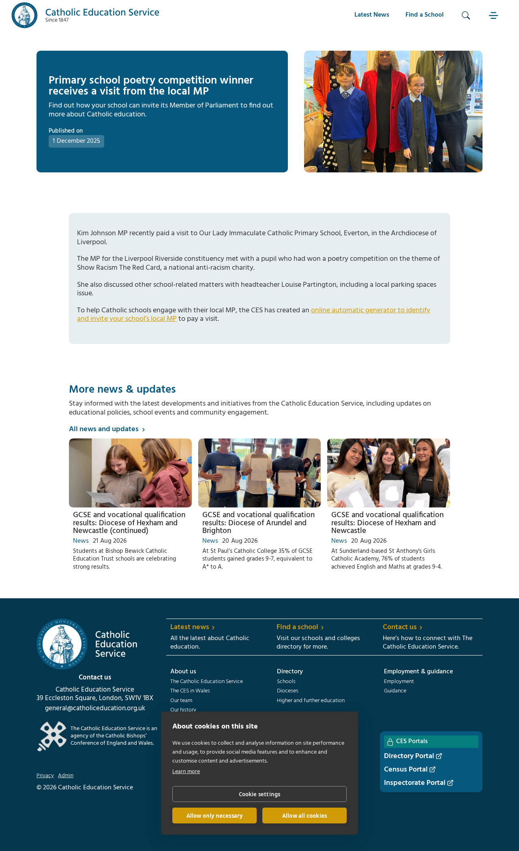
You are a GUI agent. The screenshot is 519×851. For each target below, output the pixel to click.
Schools (286, 682)
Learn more (186, 771)
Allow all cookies (304, 815)
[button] (494, 15)
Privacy (45, 776)
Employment (399, 682)
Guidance (395, 691)
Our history (183, 710)
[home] (86, 15)
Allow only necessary (215, 815)
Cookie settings (260, 794)
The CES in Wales (190, 691)
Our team (181, 701)
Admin (65, 776)
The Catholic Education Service (206, 682)
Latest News (371, 15)
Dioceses (287, 691)
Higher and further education (311, 701)
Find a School (424, 15)
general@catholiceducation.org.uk (95, 709)
